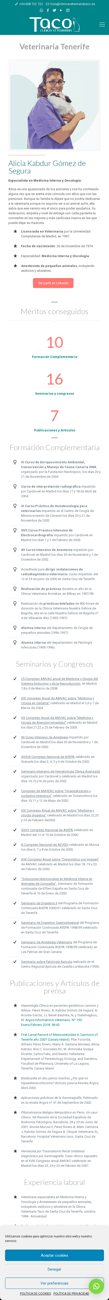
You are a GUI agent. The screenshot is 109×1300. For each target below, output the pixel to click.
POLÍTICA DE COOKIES (35, 1293)
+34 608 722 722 (31, 4)
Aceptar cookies (54, 1255)
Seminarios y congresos (54, 393)
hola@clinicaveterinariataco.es (72, 4)
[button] (96, 1286)
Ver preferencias (54, 1283)
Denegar (54, 1269)
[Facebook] (48, 10)
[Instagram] (67, 10)
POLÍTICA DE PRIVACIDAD (71, 1293)
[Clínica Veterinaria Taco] (54, 24)
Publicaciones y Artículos (54, 430)
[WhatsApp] (41, 10)
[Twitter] (54, 10)
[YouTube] (61, 10)
